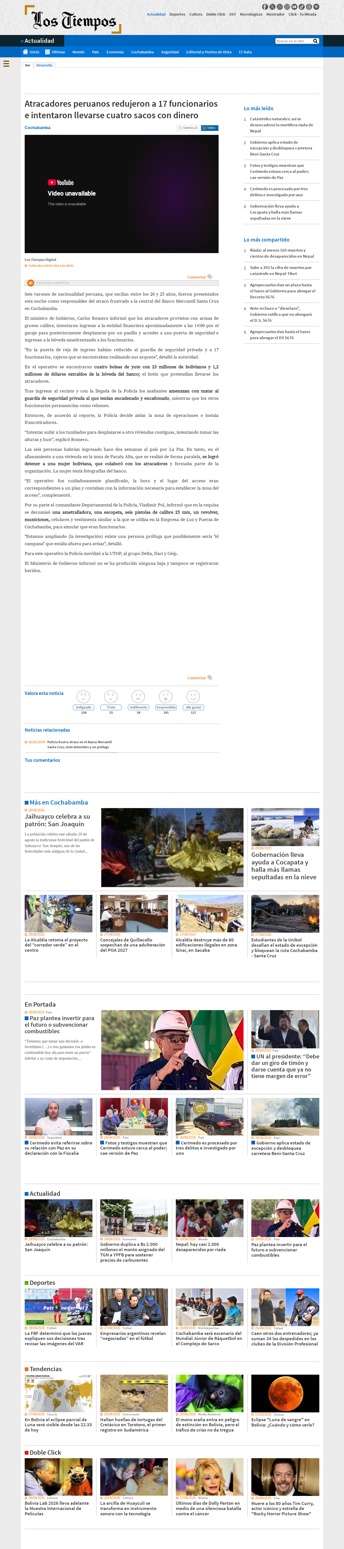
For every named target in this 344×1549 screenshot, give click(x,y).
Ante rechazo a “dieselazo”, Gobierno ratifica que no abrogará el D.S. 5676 (281, 314)
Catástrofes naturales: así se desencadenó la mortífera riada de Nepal (281, 125)
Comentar (197, 277)
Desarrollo (44, 65)
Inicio (34, 51)
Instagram (287, 7)
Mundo (79, 51)
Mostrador (275, 14)
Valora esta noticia (44, 693)
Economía (115, 51)
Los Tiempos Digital (40, 259)
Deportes (177, 14)
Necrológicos (251, 14)
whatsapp (280, 7)
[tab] (189, 128)
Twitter (272, 7)
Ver (29, 65)
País (95, 51)
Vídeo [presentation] (211, 128)
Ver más (27, 810)
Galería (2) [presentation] (190, 128)
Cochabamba (142, 51)
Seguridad (170, 51)
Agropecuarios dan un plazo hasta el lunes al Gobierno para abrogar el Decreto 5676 (283, 291)
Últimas (58, 51)
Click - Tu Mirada (302, 14)
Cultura (195, 14)
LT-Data (245, 51)
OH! (232, 14)
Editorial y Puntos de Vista (208, 51)
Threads (309, 7)
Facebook (265, 7)
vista (24, 1012)
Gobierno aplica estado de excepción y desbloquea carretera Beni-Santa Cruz (281, 148)
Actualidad (156, 14)
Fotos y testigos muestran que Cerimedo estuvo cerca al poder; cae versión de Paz (279, 171)
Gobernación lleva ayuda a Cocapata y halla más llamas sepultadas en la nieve (276, 212)
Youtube (294, 7)
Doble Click (215, 14)
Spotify (316, 7)
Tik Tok (302, 7)
